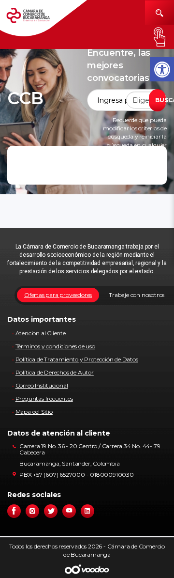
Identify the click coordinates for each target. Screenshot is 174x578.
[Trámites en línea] (159, 37)
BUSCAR (160, 100)
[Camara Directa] (35, 18)
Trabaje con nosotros (136, 294)
